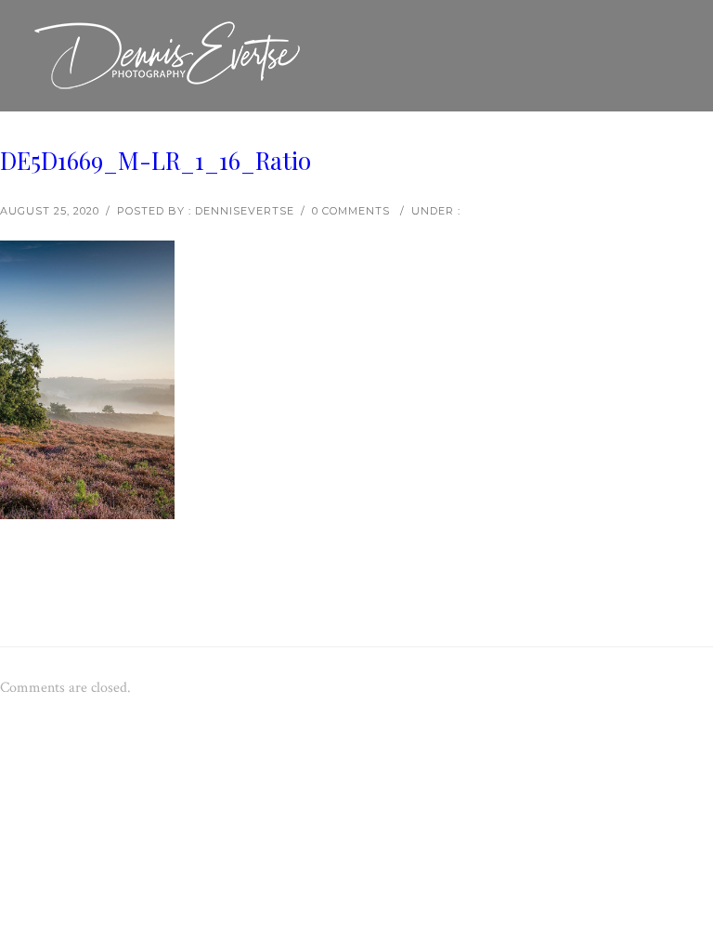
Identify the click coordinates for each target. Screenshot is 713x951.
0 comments (351, 210)
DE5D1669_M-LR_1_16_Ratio (155, 160)
